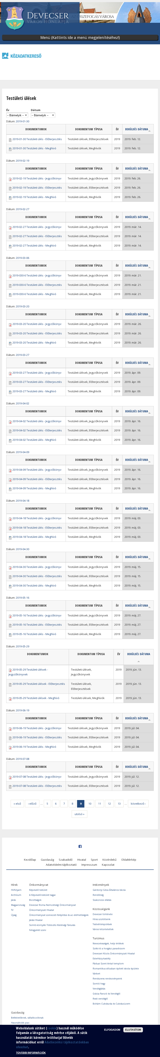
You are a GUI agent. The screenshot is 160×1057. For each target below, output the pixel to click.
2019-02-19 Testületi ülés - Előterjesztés (37, 187)
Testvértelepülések (102, 924)
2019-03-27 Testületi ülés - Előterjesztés (37, 382)
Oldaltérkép (128, 859)
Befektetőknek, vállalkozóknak (27, 1017)
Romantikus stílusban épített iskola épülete (116, 968)
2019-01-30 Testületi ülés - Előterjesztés (37, 139)
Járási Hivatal (35, 920)
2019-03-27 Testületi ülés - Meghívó (34, 391)
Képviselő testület (38, 889)
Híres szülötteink (101, 919)
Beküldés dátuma (136, 129)
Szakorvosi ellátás (102, 900)
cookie (51, 1028)
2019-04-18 (22, 500)
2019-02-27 (22, 209)
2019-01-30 (22, 121)
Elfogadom (112, 1029)
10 (89, 803)
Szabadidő (65, 859)
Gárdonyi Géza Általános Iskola (109, 889)
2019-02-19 (22, 160)
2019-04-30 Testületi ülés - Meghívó (34, 585)
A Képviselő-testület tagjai (42, 894)
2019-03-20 (22, 306)
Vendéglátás (99, 988)
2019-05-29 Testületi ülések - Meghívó (35, 698)
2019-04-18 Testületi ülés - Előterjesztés (37, 527)
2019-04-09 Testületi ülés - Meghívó (34, 488)
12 (109, 803)
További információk (31, 1052)
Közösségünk (101, 909)
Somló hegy (99, 983)
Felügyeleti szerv (37, 930)
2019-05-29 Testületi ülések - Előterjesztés (38, 684)
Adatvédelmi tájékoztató (61, 865)
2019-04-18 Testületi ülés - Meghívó (34, 537)
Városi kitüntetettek (103, 929)
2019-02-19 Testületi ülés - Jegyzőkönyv (36, 178)
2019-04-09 (22, 452)
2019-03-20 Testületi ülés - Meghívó (34, 342)
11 (99, 803)
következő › (138, 803)
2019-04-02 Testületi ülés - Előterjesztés (37, 430)
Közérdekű (109, 859)
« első (17, 803)
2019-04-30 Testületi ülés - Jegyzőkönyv (36, 567)
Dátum (35, 110)
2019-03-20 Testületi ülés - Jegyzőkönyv (36, 324)
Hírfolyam (16, 889)
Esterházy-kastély (101, 958)
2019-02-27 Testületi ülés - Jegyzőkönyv (36, 227)
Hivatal (81, 859)
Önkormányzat (38, 885)
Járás (13, 900)
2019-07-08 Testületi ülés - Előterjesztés (37, 786)
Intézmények (101, 885)
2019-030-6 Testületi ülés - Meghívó (34, 294)
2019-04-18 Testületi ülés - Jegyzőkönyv (36, 518)
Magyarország (18, 905)
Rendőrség (98, 894)
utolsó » (79, 814)
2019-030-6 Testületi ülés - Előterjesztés (37, 285)
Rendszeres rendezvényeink (107, 978)
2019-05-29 (22, 646)
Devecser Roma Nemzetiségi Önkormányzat (52, 905)
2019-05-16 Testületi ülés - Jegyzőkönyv (36, 615)
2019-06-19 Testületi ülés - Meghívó (34, 747)
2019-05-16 (22, 597)
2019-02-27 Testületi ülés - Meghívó (34, 245)
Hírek (14, 885)
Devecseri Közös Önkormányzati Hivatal (114, 953)
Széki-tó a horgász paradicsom (109, 948)
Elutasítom (133, 1029)
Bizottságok (35, 900)
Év (7, 110)
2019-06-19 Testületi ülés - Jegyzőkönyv (36, 728)
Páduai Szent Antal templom (108, 963)
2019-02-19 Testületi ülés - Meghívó (34, 197)
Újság (13, 915)
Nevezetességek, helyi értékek (108, 943)
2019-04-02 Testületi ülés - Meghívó (34, 440)
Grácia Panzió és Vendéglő (106, 993)
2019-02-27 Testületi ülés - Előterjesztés (37, 236)
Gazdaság (47, 859)
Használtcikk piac (20, 1022)
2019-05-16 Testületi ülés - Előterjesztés (37, 624)
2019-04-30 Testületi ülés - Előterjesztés (37, 576)
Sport (94, 859)
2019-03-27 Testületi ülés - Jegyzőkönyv (36, 372)
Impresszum (89, 865)
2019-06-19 (22, 710)
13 (119, 803)
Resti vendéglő (100, 998)
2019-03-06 (22, 258)
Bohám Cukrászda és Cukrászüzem (111, 1003)
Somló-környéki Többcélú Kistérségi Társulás (52, 925)
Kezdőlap (30, 859)
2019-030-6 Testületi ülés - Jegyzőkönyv (36, 275)
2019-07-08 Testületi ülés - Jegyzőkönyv (36, 776)
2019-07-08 (22, 759)
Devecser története (102, 914)
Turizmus (98, 938)
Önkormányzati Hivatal (41, 910)
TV (12, 910)
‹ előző (32, 803)
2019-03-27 (22, 355)
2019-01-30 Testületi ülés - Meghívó (34, 148)
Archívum (16, 894)
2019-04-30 (22, 549)
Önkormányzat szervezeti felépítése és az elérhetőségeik (59, 915)
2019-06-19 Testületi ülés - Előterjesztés (37, 737)
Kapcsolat (108, 865)
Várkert (96, 973)
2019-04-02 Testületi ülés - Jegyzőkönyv (36, 421)
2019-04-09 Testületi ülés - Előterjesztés (37, 479)
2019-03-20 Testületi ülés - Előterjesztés (37, 333)
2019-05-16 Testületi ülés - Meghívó (34, 634)
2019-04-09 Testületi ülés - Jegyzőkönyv (36, 470)
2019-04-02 (22, 403)
